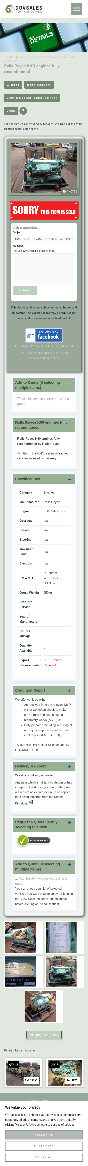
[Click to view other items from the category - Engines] (44, 210)
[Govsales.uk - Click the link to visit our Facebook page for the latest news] (44, 335)
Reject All (44, 1157)
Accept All (44, 1135)
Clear (11, 110)
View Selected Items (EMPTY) (32, 97)
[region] (44, 1133)
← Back (13, 84)
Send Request (39, 84)
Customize (44, 1146)
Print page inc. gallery (44, 1035)
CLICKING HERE (27, 750)
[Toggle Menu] (76, 9)
